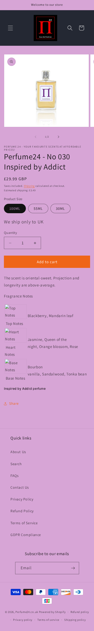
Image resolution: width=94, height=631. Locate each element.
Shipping (29, 186)
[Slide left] (35, 137)
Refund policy (79, 612)
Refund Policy (22, 511)
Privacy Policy (21, 499)
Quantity (10, 232)
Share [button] (14, 403)
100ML (14, 208)
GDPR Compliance (25, 534)
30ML (60, 208)
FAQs (14, 475)
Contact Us (19, 487)
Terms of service (48, 620)
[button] (10, 28)
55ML (38, 208)
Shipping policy (75, 620)
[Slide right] (58, 137)
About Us (18, 451)
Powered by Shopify (52, 612)
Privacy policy (22, 620)
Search (16, 463)
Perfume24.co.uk (26, 612)
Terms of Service (24, 523)
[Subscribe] (73, 568)
